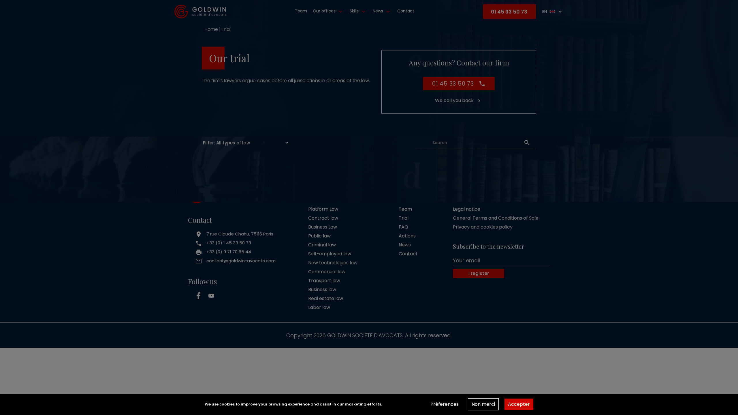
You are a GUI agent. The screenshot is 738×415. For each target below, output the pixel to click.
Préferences (444, 404)
